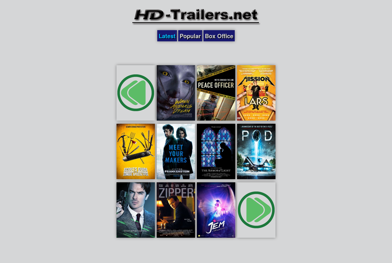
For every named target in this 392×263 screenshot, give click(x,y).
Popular (190, 36)
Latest (167, 36)
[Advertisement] (196, 52)
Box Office (219, 36)
